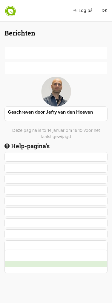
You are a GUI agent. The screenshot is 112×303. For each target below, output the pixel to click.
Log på (85, 10)
